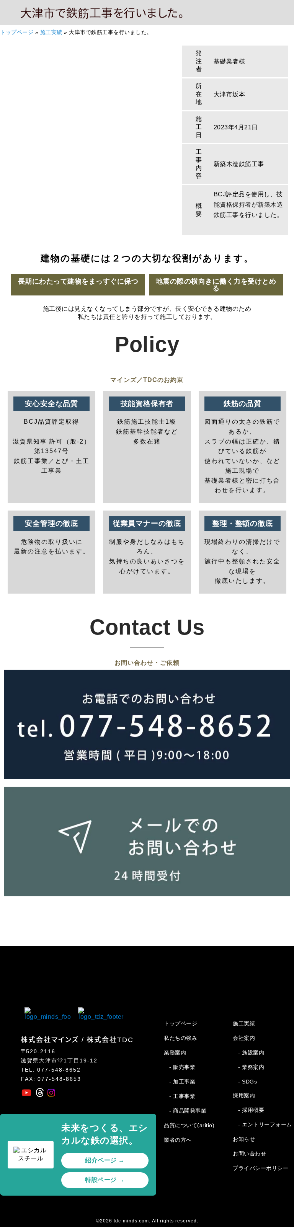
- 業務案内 (251, 1067)
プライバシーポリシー (260, 1168)
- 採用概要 (251, 1110)
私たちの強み (180, 1038)
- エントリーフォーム (265, 1124)
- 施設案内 (251, 1052)
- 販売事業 (182, 1067)
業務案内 (175, 1052)
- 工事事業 (182, 1096)
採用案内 (244, 1095)
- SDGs (247, 1082)
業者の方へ (178, 1140)
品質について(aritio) (189, 1125)
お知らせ (244, 1139)
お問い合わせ (249, 1153)
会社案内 (244, 1038)
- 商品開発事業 (187, 1111)
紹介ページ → (105, 1160)
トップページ (16, 32)
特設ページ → (105, 1179)
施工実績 (51, 32)
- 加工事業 (182, 1082)
